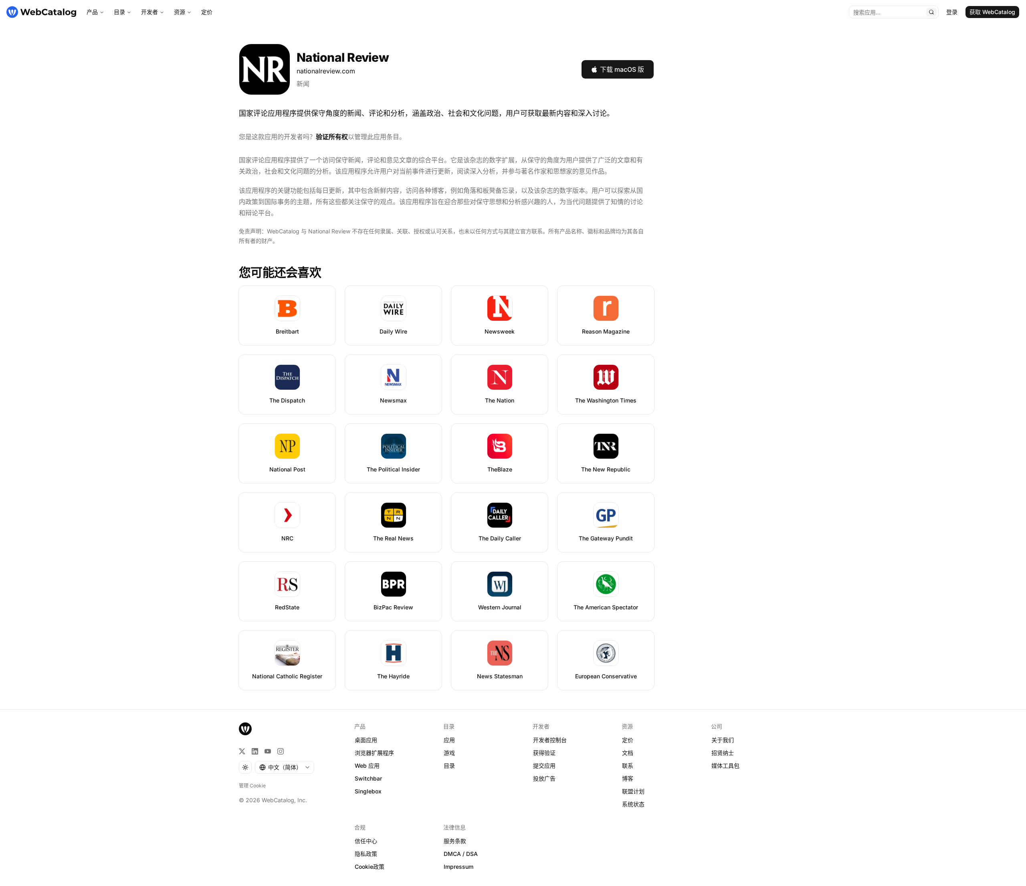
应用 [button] (449, 739)
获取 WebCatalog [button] (992, 11)
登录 (951, 11)
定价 (206, 11)
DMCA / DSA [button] (461, 853)
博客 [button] (627, 778)
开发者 (149, 11)
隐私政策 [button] (366, 853)
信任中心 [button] (366, 840)
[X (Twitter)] (242, 751)
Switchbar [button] (368, 778)
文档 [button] (627, 752)
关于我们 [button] (722, 739)
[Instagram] (280, 751)
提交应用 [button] (544, 765)
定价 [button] (627, 739)
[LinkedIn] (255, 751)
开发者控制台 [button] (550, 739)
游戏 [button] (449, 752)
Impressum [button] (458, 866)
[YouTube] (268, 751)
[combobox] (284, 767)
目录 (119, 11)
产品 (92, 11)
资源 (179, 11)
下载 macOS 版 (622, 69)
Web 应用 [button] (367, 765)
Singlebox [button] (368, 791)
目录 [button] (449, 765)
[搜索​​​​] (931, 12)
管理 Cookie (252, 786)
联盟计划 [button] (633, 791)
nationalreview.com (326, 71)
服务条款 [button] (455, 840)
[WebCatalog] (245, 728)
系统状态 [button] (633, 804)
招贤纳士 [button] (722, 752)
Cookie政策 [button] (369, 866)
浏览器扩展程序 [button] (374, 752)
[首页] (41, 12)
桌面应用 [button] (366, 739)
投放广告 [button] (544, 778)
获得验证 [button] (544, 752)
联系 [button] (627, 765)
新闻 (303, 84)
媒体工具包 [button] (725, 765)
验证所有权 (332, 137)
